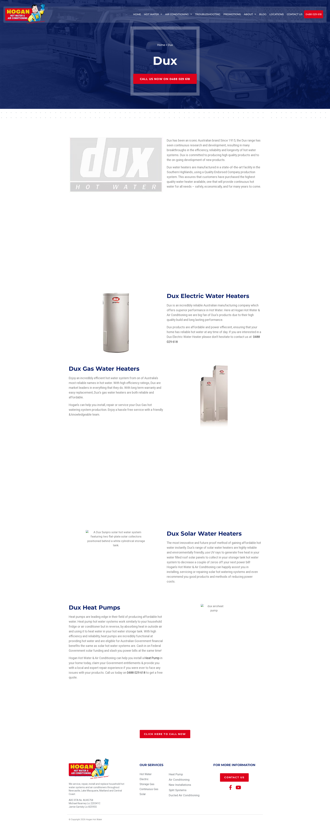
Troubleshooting (207, 14)
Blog (262, 14)
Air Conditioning (177, 14)
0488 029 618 (314, 14)
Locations (277, 14)
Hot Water (151, 14)
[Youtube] (238, 787)
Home (137, 14)
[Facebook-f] (230, 787)
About (248, 14)
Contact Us (294, 14)
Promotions (232, 14)
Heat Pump (152, 658)
